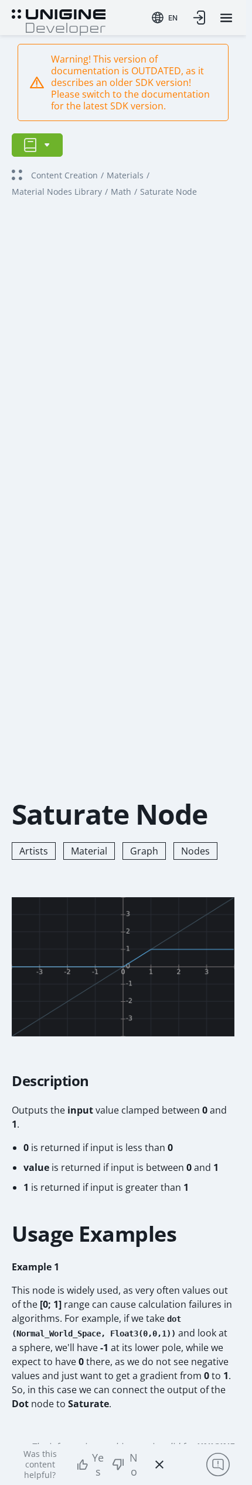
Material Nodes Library (57, 191)
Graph (144, 851)
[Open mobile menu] (226, 18)
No (134, 1464)
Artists (33, 851)
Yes (98, 1464)
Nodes (195, 851)
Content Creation (64, 175)
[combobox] (165, 17)
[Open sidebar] (37, 145)
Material (89, 851)
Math (121, 191)
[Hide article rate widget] (159, 1464)
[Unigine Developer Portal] (58, 21)
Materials (125, 175)
